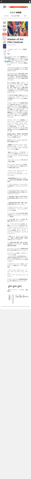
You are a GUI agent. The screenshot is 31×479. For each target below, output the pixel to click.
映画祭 (9, 297)
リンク (4, 53)
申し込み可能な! (4, 34)
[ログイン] (29, 1)
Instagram (23, 296)
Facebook (5, 57)
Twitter (20, 296)
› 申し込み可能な (15, 16)
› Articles (6, 16)
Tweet (5, 61)
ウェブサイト (13, 299)
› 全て (25, 16)
